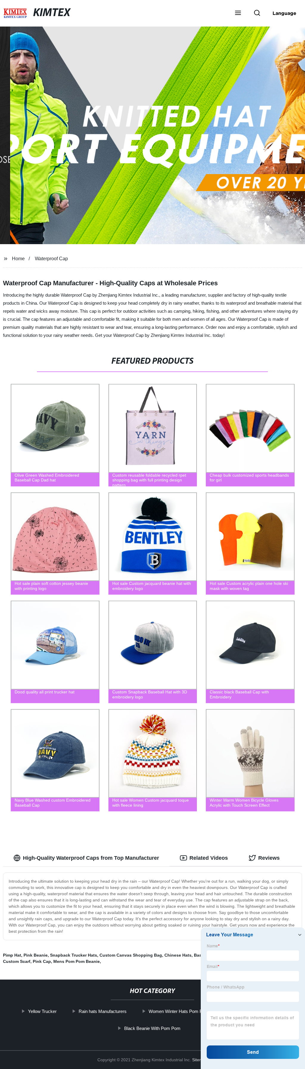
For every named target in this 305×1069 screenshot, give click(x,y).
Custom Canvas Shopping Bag (130, 955)
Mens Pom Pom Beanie (76, 961)
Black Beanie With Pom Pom (152, 1028)
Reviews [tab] (269, 858)
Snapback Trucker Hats (73, 955)
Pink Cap (42, 961)
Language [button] (284, 13)
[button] (238, 13)
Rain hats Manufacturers (103, 1011)
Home (18, 258)
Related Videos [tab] (208, 858)
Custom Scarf (16, 961)
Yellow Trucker (42, 1011)
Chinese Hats (178, 955)
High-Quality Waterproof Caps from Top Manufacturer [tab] (91, 858)
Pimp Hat (12, 955)
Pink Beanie (36, 955)
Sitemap (200, 1059)
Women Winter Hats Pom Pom (179, 1011)
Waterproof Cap (51, 258)
